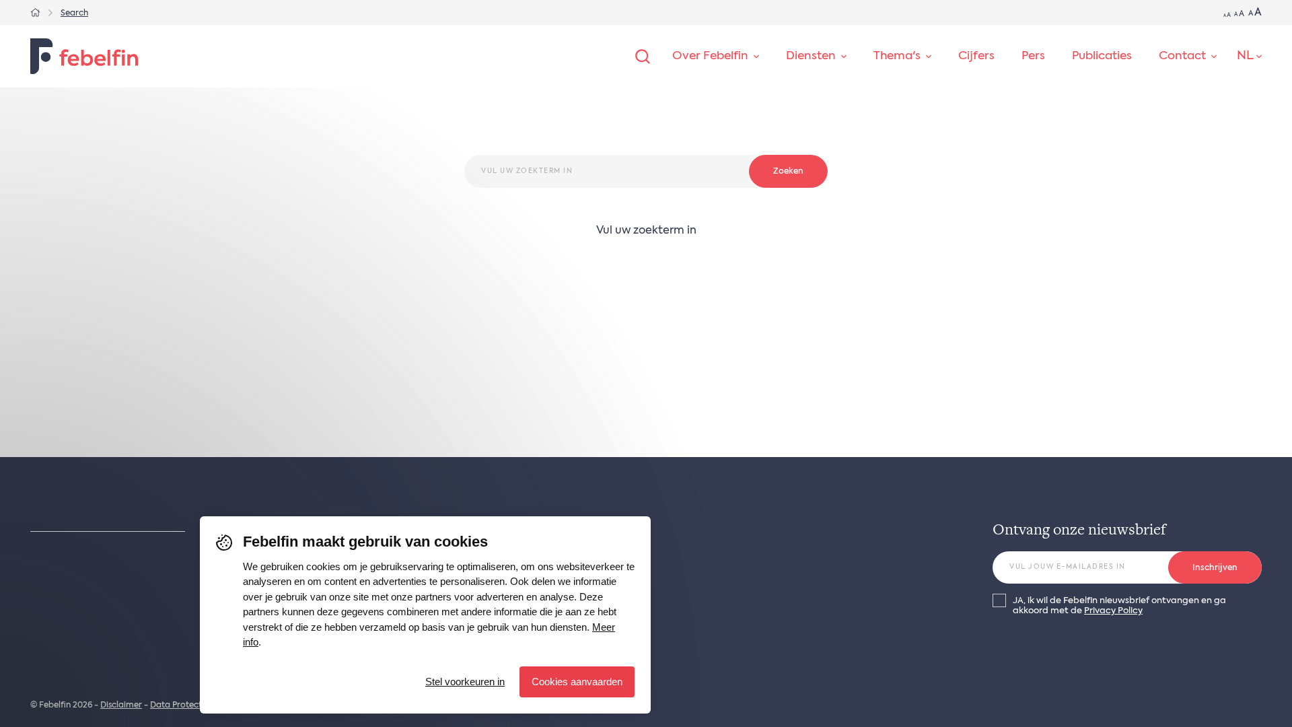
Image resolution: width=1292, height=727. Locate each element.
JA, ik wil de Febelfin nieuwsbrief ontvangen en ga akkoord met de (1119, 605)
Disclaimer (121, 705)
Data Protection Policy (195, 705)
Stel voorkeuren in (465, 681)
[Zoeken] (642, 56)
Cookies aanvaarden (577, 681)
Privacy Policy (1113, 611)
